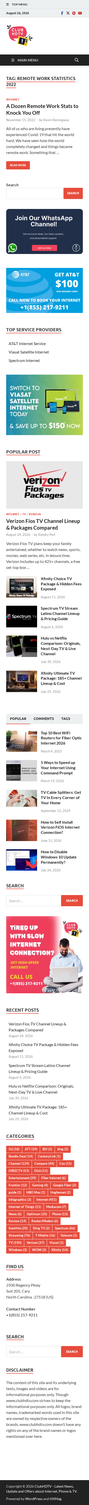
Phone (60, 1214)
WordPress (34, 1499)
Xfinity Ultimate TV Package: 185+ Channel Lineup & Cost (61, 678)
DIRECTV (19, 1171)
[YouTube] (80, 13)
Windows (18, 1250)
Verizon (35, 514)
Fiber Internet (53, 1178)
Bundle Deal (21, 1156)
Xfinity (59, 1250)
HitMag (55, 1499)
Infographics (20, 1200)
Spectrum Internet (24, 360)
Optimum (37, 1214)
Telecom (68, 1235)
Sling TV (41, 1228)
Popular (18, 719)
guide (15, 1192)
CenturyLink (49, 1156)
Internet (13, 99)
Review (17, 1221)
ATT (31, 1149)
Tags (65, 719)
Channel (19, 1163)
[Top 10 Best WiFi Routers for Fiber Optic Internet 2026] (21, 733)
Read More (16, 164)
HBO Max (35, 1192)
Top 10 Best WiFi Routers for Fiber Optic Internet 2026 (61, 738)
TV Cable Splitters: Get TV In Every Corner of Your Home (61, 797)
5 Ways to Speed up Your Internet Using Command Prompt (58, 767)
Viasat (56, 1243)
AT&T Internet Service (27, 343)
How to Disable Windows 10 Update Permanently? (59, 856)
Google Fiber (64, 1185)
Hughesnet (60, 1192)
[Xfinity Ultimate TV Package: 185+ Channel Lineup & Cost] (21, 673)
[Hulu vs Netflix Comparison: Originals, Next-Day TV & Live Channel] (21, 638)
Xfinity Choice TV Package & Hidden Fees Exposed (61, 583)
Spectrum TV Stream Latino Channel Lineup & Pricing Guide (60, 613)
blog (62, 1149)
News (15, 1214)
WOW (39, 1250)
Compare (44, 1163)
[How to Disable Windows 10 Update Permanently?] (21, 852)
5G (14, 1149)
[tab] (18, 719)
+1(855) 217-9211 (22, 1314)
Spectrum (65, 1228)
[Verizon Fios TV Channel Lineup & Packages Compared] (44, 464)
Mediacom (56, 1207)
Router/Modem (44, 1221)
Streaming (19, 1235)
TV (24, 514)
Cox (65, 1163)
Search (12, 184)
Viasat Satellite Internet (29, 352)
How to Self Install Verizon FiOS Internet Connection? (60, 827)
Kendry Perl (46, 535)
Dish (41, 1171)
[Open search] (76, 60)
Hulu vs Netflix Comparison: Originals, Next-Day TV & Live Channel (61, 646)
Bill (47, 1149)
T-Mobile (45, 1235)
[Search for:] (44, 900)
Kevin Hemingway (56, 120)
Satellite (18, 1228)
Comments (44, 719)
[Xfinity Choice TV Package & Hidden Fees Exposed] (21, 579)
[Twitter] (68, 13)
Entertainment (22, 1178)
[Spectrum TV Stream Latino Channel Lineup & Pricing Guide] (21, 608)
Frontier (18, 1185)
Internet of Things (25, 1207)
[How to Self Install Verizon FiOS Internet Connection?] (21, 822)
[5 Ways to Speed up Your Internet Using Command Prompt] (21, 762)
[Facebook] (62, 13)
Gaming (40, 1185)
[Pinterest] (74, 13)
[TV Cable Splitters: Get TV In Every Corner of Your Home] (21, 792)
